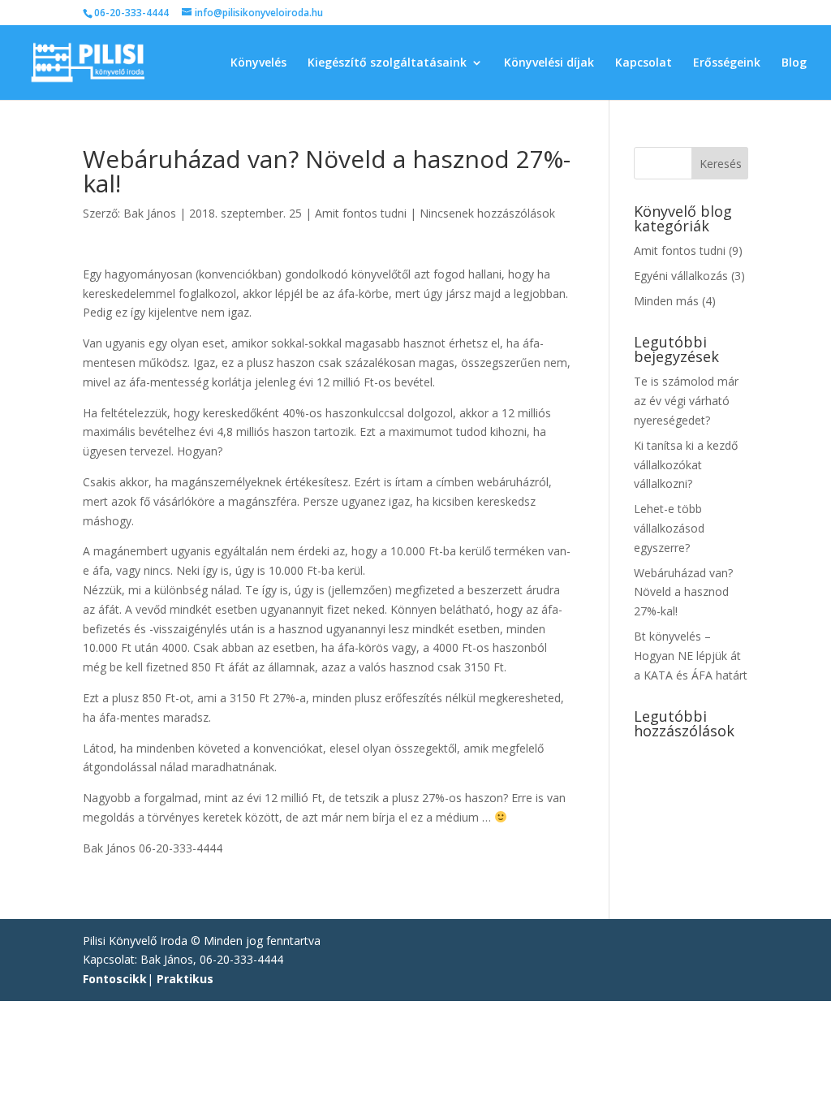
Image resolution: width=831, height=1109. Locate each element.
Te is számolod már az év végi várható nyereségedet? (686, 400)
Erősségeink (726, 63)
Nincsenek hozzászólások (487, 213)
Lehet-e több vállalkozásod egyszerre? (669, 528)
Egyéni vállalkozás (681, 275)
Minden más (666, 301)
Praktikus (185, 978)
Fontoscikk (115, 978)
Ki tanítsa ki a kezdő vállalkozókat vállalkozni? (686, 465)
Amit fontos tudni (361, 213)
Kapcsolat (643, 63)
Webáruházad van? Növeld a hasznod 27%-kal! (683, 592)
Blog (794, 63)
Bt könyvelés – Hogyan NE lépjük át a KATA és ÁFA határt (690, 655)
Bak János (149, 213)
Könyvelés (258, 63)
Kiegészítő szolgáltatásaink (387, 63)
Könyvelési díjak (549, 63)
